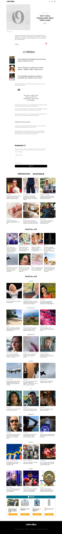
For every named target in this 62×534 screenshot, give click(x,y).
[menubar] (52, 1)
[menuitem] (52, 1)
